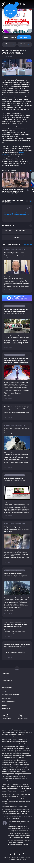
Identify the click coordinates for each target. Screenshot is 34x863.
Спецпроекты (5, 677)
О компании (5, 673)
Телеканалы (16, 818)
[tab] (10, 37)
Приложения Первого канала (10, 684)
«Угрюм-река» (16, 771)
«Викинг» (23, 771)
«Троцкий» (5, 773)
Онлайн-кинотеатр (7, 680)
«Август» (10, 769)
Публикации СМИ (6, 708)
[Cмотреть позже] (27, 190)
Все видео (4, 691)
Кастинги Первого (7, 687)
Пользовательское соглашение (10, 694)
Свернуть (17, 669)
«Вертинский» (18, 773)
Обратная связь (6, 698)
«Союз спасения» (7, 771)
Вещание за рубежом (23, 718)
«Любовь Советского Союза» (21, 769)
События (4, 705)
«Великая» (11, 773)
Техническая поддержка (9, 701)
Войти (29, 4)
